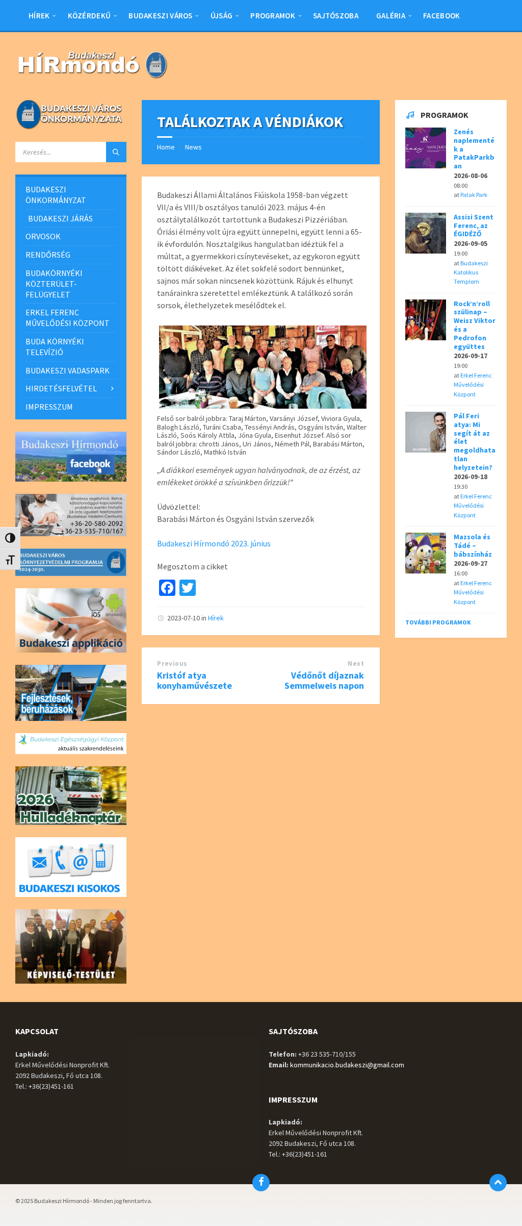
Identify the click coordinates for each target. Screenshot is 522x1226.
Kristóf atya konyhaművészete (194, 680)
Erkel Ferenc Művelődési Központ (473, 384)
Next (356, 663)
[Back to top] (498, 1182)
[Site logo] (91, 79)
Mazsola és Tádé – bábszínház (473, 545)
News (193, 147)
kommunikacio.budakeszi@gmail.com (347, 1064)
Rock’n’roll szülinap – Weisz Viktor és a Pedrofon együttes (474, 325)
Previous (172, 663)
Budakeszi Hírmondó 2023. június (214, 543)
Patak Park (473, 194)
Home (166, 147)
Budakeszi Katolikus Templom (471, 272)
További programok (438, 622)
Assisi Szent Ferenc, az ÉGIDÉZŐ (473, 225)
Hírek (216, 617)
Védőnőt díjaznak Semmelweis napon (324, 680)
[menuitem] (39, 15)
